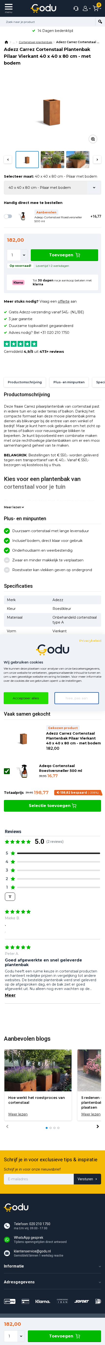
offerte (64, 301)
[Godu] (43, 8)
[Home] (6, 42)
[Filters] (10, 897)
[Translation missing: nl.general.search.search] (100, 22)
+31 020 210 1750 (54, 332)
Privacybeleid (90, 641)
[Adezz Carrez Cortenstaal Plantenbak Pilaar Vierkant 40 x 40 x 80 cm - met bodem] (52, 110)
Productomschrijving (25, 382)
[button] (8, 159)
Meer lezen (12, 507)
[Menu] (8, 8)
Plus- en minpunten (68, 382)
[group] (38, 1085)
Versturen (85, 1179)
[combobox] (47, 22)
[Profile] (85, 8)
